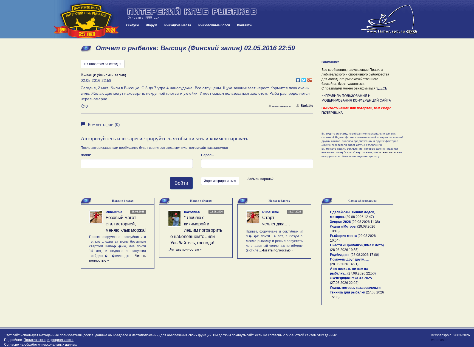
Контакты (244, 25)
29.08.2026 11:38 (366, 222)
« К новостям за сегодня (103, 64)
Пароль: (208, 155)
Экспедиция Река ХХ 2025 (351, 278)
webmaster (439, 340)
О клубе (132, 25)
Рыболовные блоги (214, 25)
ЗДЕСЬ (381, 88)
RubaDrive (114, 212)
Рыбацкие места (177, 25)
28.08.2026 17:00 (365, 255)
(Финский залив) (103, 75)
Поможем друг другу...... (349, 259)
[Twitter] (304, 79)
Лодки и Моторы (343, 226)
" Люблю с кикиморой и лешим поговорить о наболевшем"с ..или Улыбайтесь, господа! (196, 230)
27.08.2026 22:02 (344, 283)
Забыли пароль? (260, 179)
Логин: (86, 155)
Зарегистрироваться (220, 181)
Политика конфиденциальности (49, 340)
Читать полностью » (186, 249)
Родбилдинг (340, 255)
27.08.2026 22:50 (361, 273)
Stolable (307, 106)
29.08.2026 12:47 (359, 217)
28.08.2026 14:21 (344, 264)
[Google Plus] (309, 79)
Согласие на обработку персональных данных (40, 344)
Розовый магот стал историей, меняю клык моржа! (126, 224)
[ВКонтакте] (298, 79)
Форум (151, 25)
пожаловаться (281, 106)
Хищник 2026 (340, 222)
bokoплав (192, 212)
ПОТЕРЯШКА (332, 113)
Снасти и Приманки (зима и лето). (357, 245)
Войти (181, 183)
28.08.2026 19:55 (344, 250)
